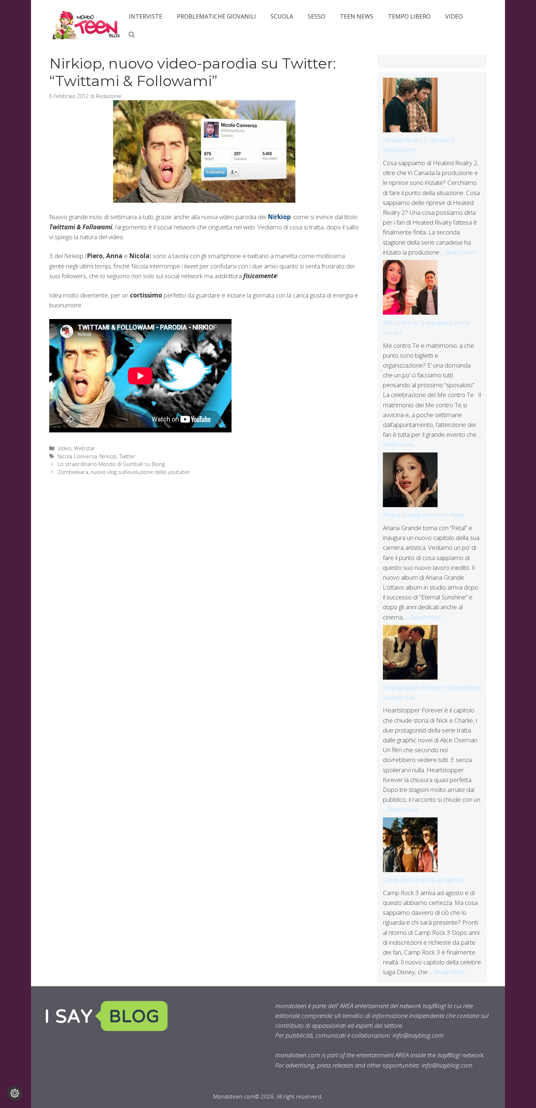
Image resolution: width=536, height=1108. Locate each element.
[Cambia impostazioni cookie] (14, 1093)
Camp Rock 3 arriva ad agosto (423, 879)
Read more (461, 252)
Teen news (356, 16)
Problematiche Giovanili (216, 16)
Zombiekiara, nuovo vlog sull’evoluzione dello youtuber (124, 472)
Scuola (282, 16)
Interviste (145, 16)
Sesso (316, 16)
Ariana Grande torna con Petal (423, 514)
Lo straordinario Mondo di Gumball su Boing (111, 463)
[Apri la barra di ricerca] (131, 35)
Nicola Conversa (77, 456)
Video (454, 16)
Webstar (84, 448)
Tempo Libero (409, 16)
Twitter (127, 456)
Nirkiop (279, 217)
